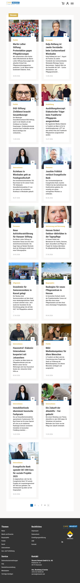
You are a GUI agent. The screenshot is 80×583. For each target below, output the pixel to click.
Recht (3, 544)
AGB (33, 541)
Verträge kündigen (7, 574)
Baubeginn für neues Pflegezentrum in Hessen (55, 290)
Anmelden (67, 3)
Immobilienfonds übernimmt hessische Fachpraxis (23, 411)
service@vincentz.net (38, 574)
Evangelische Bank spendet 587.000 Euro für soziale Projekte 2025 (23, 471)
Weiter (48, 505)
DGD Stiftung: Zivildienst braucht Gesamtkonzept (22, 111)
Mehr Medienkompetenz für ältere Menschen (56, 351)
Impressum (35, 531)
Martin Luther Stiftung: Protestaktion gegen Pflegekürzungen (22, 49)
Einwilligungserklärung (39, 537)
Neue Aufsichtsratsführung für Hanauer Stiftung (23, 233)
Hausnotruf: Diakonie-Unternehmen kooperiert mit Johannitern (23, 353)
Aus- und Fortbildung (8, 551)
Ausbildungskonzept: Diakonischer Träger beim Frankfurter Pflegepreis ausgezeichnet (56, 115)
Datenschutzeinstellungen (9, 560)
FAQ (2, 564)
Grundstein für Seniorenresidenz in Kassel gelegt (22, 290)
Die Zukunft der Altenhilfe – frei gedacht (53, 411)
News (3, 531)
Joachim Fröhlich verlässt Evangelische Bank (56, 174)
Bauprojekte (5, 537)
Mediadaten (5, 571)
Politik (3, 541)
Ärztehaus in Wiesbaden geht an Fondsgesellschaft (22, 174)
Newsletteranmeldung (8, 567)
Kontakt (34, 544)
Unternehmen (5, 548)
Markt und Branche (7, 534)
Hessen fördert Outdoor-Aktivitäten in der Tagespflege (56, 233)
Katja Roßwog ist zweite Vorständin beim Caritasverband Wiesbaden (55, 49)
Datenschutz (35, 534)
